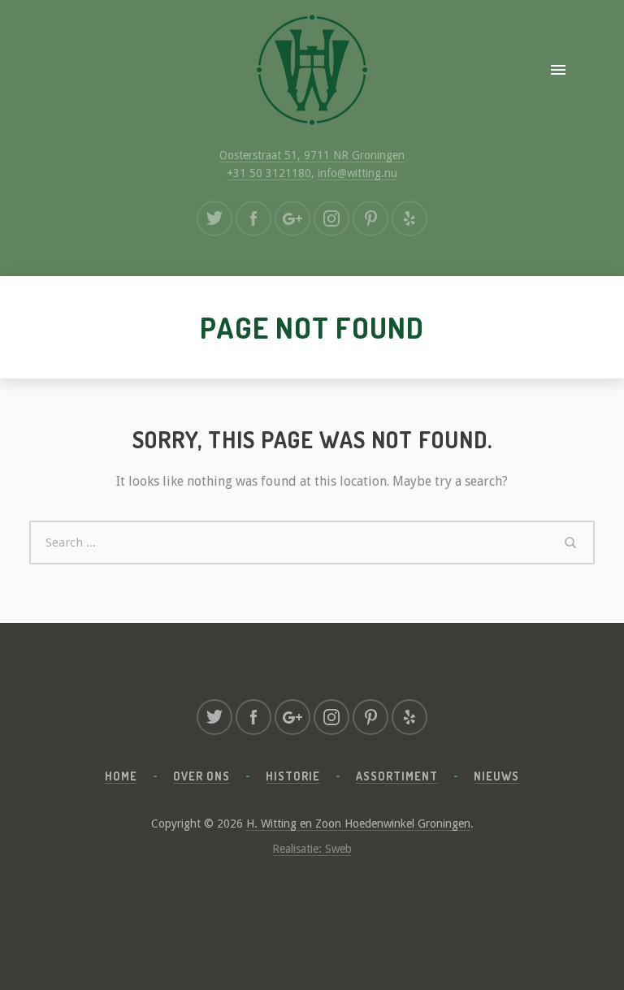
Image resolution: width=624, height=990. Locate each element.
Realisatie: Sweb (312, 848)
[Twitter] (214, 218)
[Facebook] (253, 218)
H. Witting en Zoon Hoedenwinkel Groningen (358, 823)
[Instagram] (331, 218)
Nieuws (496, 776)
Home (121, 776)
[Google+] (292, 218)
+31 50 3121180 (269, 172)
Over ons (201, 776)
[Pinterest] (370, 218)
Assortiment (397, 776)
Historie (293, 776)
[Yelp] (409, 218)
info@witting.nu (357, 172)
